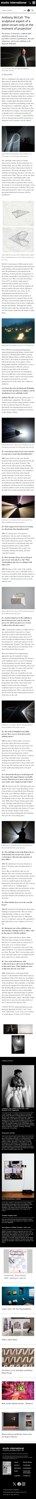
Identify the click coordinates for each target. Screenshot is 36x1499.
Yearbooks (26, 1465)
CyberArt (17, 1476)
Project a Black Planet (9, 1339)
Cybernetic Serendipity (27, 1472)
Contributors (27, 1468)
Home (16, 1462)
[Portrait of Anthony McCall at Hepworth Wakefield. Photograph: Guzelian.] (10, 1025)
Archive (16, 1465)
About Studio (27, 1462)
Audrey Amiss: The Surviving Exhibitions (16, 1309)
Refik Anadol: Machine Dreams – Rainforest (17, 1403)
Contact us (26, 1476)
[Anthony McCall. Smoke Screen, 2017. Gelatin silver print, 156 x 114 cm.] (18, 1035)
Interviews (17, 1468)
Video (16, 1471)
